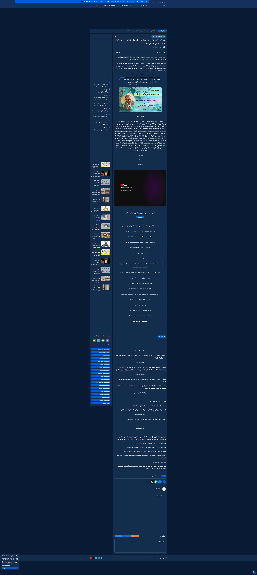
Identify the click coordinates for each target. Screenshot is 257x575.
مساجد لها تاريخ (106, 403)
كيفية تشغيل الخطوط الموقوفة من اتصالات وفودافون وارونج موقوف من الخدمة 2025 (96, 219)
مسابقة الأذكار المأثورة (105, 364)
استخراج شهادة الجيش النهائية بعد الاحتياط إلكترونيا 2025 (96, 236)
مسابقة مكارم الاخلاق (105, 400)
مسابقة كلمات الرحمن (105, 394)
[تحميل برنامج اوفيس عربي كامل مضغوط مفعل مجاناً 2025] (105, 164)
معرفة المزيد (6, 568)
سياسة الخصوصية (120, 1)
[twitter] (82, 1)
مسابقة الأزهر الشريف (126, 5)
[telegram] (84, 1)
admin (161, 47)
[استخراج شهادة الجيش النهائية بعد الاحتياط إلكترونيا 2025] (105, 235)
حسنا (14, 568)
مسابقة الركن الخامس (105, 379)
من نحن (145, 1)
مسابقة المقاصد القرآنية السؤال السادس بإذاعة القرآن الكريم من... (101, 130)
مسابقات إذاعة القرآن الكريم (160, 4)
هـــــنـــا (122, 77)
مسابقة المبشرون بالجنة (104, 385)
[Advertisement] (128, 18)
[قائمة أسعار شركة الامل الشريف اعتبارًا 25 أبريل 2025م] (105, 244)
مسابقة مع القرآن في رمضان (113, 5)
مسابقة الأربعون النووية (104, 367)
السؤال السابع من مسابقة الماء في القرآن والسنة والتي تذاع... (100, 111)
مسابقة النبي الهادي (105, 391)
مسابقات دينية (106, 355)
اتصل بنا (141, 1)
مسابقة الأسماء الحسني (104, 370)
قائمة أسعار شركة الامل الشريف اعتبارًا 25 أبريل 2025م (96, 245)
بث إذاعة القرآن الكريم (111, 1)
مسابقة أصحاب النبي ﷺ (105, 358)
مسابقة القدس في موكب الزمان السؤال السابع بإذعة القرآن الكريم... (100, 104)
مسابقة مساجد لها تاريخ (105, 397)
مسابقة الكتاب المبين (137, 5)
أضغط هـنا (140, 217)
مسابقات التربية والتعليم (104, 352)
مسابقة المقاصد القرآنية (104, 388)
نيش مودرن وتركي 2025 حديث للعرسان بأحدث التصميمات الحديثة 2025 (95, 201)
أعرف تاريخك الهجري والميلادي (99, 1)
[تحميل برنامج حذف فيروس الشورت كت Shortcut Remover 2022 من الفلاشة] (105, 226)
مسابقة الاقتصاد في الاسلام (104, 373)
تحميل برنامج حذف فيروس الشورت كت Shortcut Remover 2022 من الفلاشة (96, 227)
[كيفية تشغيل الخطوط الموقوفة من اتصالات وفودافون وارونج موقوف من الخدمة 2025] (105, 217)
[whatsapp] (89, 1)
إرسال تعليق (161, 541)
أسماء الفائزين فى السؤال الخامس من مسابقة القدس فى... (99, 123)
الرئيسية (145, 5)
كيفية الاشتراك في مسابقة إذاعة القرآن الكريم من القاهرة (100, 117)
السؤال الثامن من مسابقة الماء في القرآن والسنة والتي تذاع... (100, 91)
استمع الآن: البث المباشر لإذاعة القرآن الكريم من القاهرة (95, 192)
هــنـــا (129, 75)
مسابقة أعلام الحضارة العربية (104, 361)
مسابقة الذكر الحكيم (105, 376)
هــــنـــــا (125, 82)
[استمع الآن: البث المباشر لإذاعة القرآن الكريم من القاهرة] (105, 191)
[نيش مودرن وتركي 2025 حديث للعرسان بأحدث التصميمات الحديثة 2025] (105, 199)
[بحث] (91, 5)
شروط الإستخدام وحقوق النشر (132, 1)
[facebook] (92, 1)
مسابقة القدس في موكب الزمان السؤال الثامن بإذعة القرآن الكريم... (100, 85)
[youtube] (87, 1)
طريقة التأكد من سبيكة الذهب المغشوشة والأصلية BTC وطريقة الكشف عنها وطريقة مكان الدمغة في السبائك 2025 (95, 175)
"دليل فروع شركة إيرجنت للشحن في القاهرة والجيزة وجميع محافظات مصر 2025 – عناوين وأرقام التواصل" (95, 183)
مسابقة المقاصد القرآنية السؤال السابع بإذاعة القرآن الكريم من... (101, 98)
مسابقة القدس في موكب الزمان (158, 36)
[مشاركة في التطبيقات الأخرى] (148, 482)
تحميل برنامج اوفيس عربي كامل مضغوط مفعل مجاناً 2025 (95, 166)
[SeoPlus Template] (166, 558)
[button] (160, 482)
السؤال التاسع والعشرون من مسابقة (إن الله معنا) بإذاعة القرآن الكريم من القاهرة (95, 210)
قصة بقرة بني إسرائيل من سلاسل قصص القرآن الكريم (145, 31)
